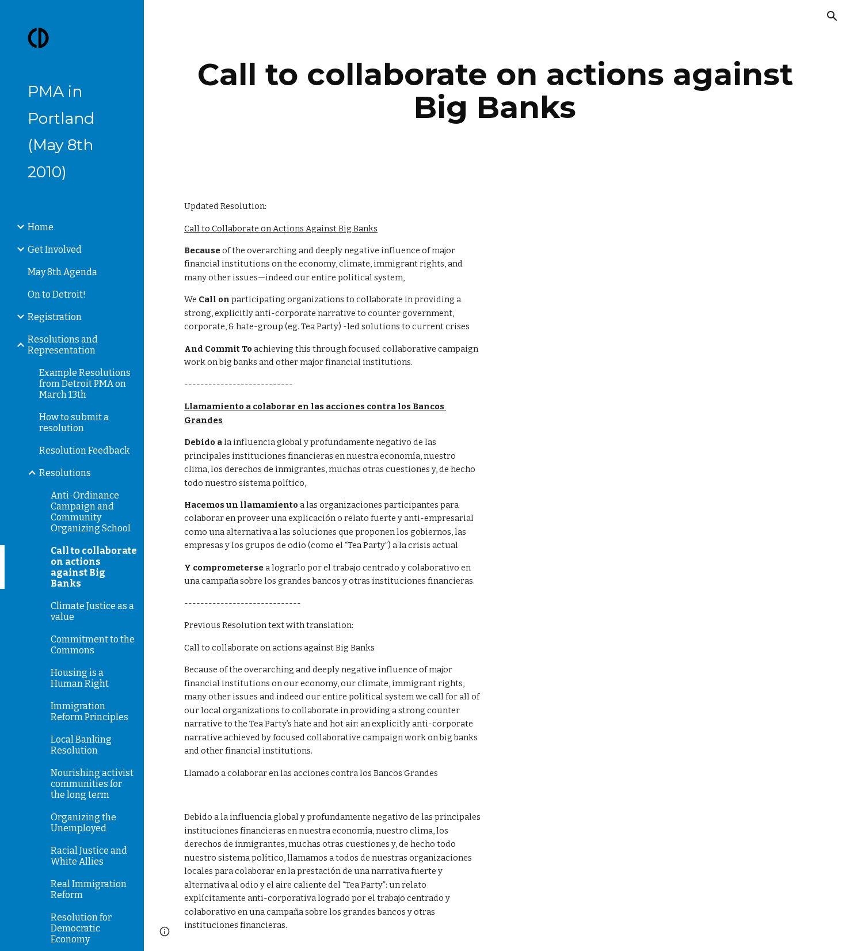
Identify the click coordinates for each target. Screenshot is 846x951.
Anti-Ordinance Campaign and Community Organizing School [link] (91, 512)
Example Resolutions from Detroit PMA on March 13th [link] (85, 383)
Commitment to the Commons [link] (93, 645)
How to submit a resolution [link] (74, 422)
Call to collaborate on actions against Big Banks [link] (94, 567)
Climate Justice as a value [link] (92, 611)
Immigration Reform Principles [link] (89, 711)
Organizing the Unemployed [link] (83, 823)
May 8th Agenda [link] (62, 272)
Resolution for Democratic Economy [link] (81, 928)
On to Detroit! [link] (57, 294)
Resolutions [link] (65, 472)
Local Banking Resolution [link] (81, 745)
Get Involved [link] (55, 249)
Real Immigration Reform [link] (89, 889)
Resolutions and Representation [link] (63, 345)
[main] (495, 90)
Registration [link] (55, 316)
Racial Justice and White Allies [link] (89, 856)
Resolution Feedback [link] (84, 450)
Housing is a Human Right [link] (80, 678)
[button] (832, 16)
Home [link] (41, 227)
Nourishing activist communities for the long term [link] (92, 783)
